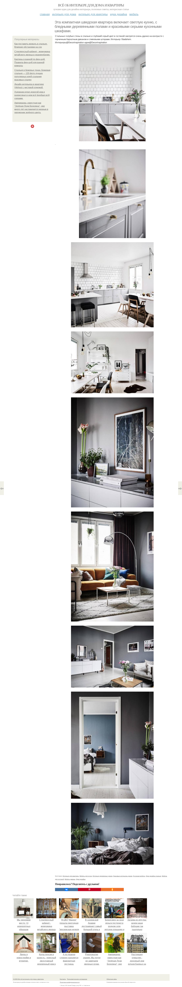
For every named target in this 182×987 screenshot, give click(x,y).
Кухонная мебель (139, 876)
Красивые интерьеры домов (122, 876)
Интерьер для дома (64, 14)
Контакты (63, 979)
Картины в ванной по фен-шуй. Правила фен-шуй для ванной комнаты (29, 62)
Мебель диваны (70, 879)
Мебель (133, 14)
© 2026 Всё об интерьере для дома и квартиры (28, 979)
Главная (45, 14)
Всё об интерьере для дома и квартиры (91, 5)
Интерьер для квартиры (93, 14)
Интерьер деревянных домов (102, 876)
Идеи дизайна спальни (153, 876)
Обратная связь (112, 979)
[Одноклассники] (112, 889)
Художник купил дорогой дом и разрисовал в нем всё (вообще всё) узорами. (32, 95)
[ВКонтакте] (66, 889)
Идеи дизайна (118, 14)
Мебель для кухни (86, 876)
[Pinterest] (89, 889)
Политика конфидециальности (70, 982)
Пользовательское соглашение (77, 979)
